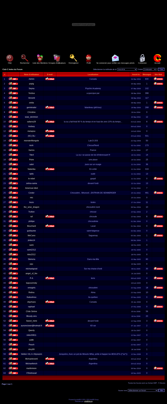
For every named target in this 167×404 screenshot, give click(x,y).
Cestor (31, 193)
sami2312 (31, 250)
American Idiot (31, 188)
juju (31, 264)
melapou (31, 131)
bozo (31, 202)
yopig (31, 84)
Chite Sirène (31, 311)
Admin (31, 79)
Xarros (31, 150)
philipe (32, 221)
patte (31, 340)
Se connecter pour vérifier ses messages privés (115, 63)
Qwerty (31, 330)
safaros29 (31, 122)
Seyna (31, 88)
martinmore (31, 368)
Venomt (31, 98)
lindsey (31, 126)
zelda (31, 103)
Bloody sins (31, 316)
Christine (32, 112)
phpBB (78, 399)
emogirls (31, 288)
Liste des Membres (40, 63)
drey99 (31, 349)
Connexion (142, 63)
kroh (31, 145)
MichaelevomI (31, 359)
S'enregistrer (73, 63)
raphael (31, 307)
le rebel (31, 178)
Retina (31, 292)
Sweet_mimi (31, 321)
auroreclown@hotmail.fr (31, 326)
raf (31, 216)
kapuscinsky (31, 283)
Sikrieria (31, 259)
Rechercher (25, 63)
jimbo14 (31, 240)
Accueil (157, 63)
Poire (31, 159)
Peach (31, 344)
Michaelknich (31, 363)
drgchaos (31, 302)
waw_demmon (31, 117)
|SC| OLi (31, 136)
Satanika (31, 169)
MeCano (31, 235)
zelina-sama (31, 183)
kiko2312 (31, 254)
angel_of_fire (31, 273)
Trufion (31, 212)
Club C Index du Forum (12, 69)
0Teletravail (31, 373)
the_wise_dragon (31, 207)
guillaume (31, 231)
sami (31, 245)
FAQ (10, 63)
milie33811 (31, 335)
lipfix (32, 174)
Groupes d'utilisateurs (57, 63)
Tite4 (31, 155)
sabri (31, 164)
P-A (31, 278)
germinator (31, 107)
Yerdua (31, 93)
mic (31, 197)
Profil (89, 63)
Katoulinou (31, 297)
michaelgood (31, 269)
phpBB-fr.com (88, 401)
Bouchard (31, 226)
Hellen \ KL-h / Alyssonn (31, 354)
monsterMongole (31, 141)
